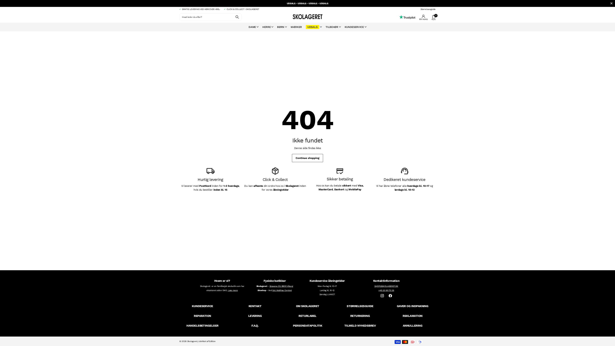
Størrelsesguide (428, 9)
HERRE (266, 27)
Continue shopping (307, 158)
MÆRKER (296, 27)
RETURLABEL (307, 315)
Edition (212, 341)
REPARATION (202, 315)
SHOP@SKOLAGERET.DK (386, 286)
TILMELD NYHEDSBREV (360, 325)
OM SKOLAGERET (307, 306)
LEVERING (255, 315)
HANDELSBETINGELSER (202, 325)
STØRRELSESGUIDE (360, 306)
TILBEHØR (332, 27)
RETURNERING (360, 315)
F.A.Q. (255, 325)
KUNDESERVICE (202, 306)
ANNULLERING (412, 325)
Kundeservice (354, 27)
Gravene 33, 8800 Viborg (281, 286)
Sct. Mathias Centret (282, 290)
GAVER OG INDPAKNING (412, 306)
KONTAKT (255, 306)
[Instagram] (382, 295)
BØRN (280, 27)
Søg (237, 17)
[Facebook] (390, 295)
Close (611, 3)
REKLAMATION (412, 315)
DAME (252, 27)
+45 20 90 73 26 (386, 290)
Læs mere (233, 290)
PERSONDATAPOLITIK (307, 325)
